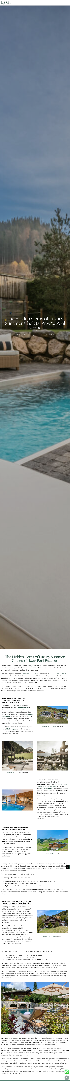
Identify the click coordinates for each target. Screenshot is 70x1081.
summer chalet (60, 674)
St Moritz (35, 674)
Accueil (13, 335)
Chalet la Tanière (49, 936)
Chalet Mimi (50, 854)
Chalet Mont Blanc (49, 726)
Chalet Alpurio (12, 772)
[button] (63, 2)
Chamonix (25, 674)
